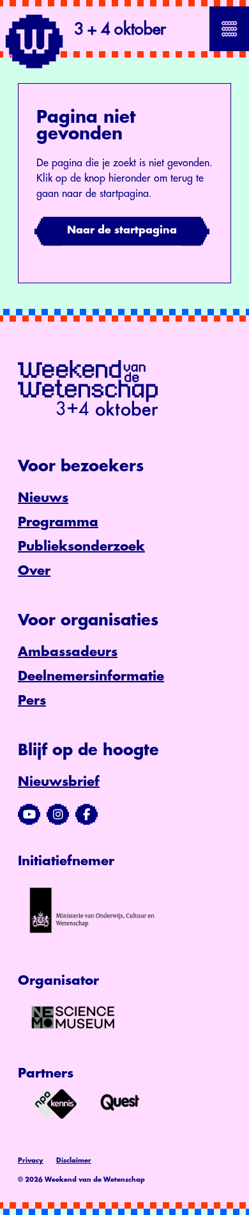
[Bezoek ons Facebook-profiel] (86, 814)
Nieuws (43, 498)
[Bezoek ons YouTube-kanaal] (29, 814)
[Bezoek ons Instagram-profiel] (58, 814)
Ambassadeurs (67, 652)
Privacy (30, 1160)
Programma (58, 522)
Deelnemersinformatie (91, 676)
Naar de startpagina (122, 230)
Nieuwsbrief (59, 781)
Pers (32, 700)
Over (34, 570)
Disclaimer (73, 1160)
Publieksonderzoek (81, 546)
